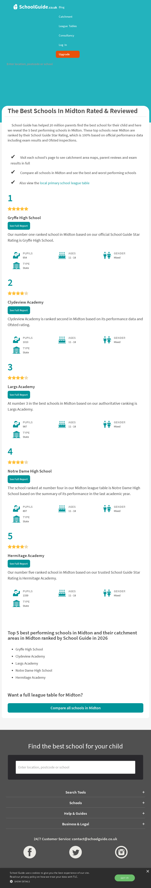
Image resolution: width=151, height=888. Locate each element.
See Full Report (19, 226)
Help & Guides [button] (75, 813)
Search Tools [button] (75, 792)
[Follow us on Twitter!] (75, 852)
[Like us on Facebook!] (29, 852)
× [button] (147, 871)
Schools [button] (75, 802)
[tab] (75, 792)
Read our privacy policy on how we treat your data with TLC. (44, 876)
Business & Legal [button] (75, 824)
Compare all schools (76, 707)
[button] (52, 881)
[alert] (75, 878)
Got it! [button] (125, 877)
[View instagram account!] (121, 852)
